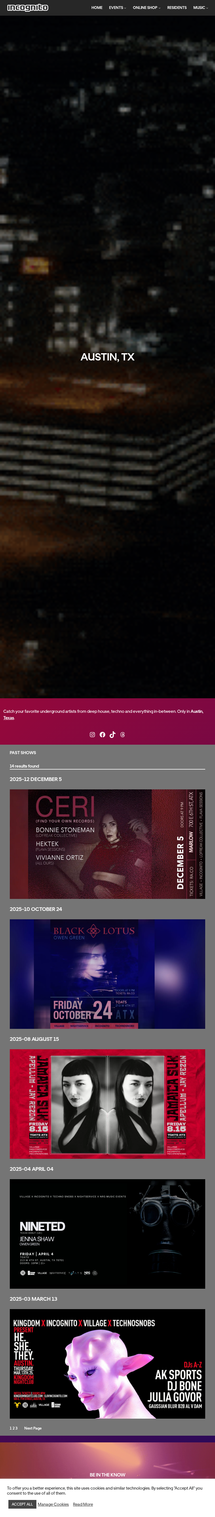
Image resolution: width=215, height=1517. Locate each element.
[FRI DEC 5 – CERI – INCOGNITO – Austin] (107, 844)
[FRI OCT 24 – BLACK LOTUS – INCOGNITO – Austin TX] (107, 974)
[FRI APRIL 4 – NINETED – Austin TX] (107, 1234)
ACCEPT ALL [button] (22, 1504)
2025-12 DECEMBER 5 (36, 779)
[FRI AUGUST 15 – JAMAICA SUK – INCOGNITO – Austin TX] (107, 1104)
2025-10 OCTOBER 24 (36, 909)
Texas (8, 717)
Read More (83, 1504)
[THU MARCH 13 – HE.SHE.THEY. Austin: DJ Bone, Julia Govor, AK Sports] (107, 1364)
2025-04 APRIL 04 (31, 1169)
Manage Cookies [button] (53, 1504)
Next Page (33, 1428)
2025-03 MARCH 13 (33, 1299)
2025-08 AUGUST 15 (34, 1039)
